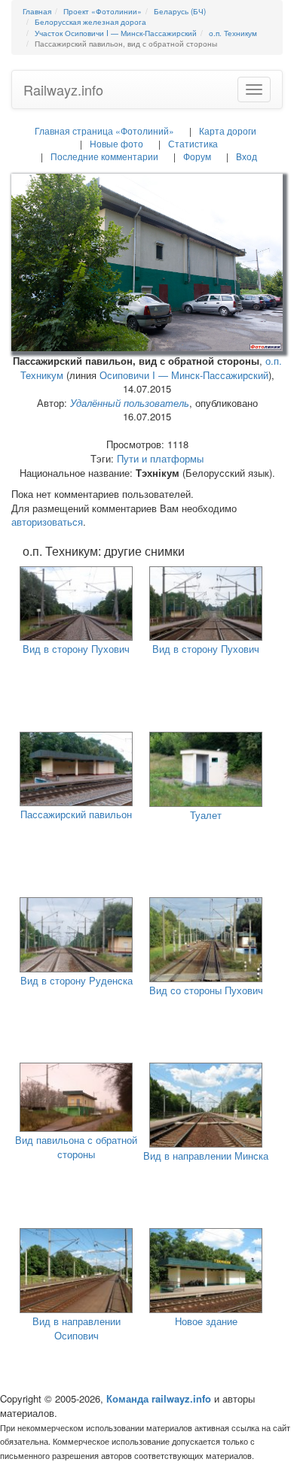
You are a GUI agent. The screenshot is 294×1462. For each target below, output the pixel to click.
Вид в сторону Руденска (76, 980)
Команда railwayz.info (158, 1398)
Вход (246, 156)
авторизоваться (47, 521)
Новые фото (116, 143)
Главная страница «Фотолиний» (104, 130)
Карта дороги (227, 130)
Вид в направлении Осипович (76, 1328)
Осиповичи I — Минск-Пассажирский (184, 375)
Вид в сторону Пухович (76, 649)
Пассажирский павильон (76, 814)
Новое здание (206, 1321)
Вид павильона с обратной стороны (76, 1147)
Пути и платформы (160, 458)
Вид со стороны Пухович (206, 990)
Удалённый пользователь (129, 403)
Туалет (206, 815)
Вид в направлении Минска (205, 1155)
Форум (197, 156)
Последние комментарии (104, 156)
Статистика (193, 143)
